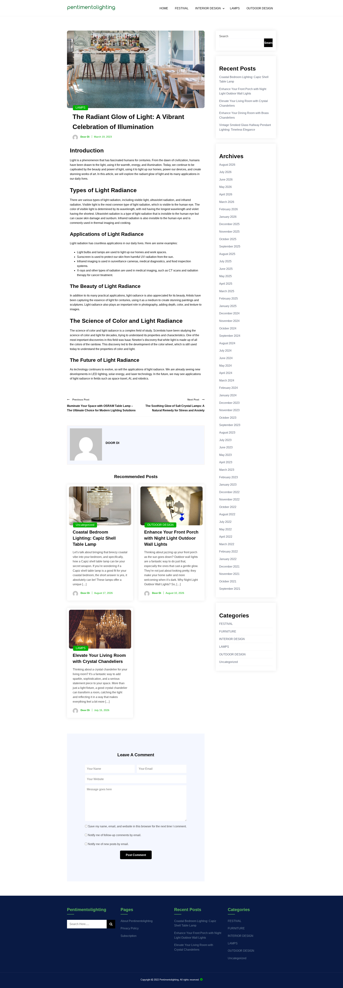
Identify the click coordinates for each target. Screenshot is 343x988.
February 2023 (228, 477)
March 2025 (226, 291)
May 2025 (225, 276)
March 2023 (226, 469)
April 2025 (225, 283)
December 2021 (229, 566)
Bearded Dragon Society (201, 979)
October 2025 (227, 239)
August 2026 (227, 164)
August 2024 (227, 343)
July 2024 (225, 350)
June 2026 (226, 179)
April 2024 (225, 372)
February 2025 (228, 298)
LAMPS (235, 8)
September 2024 (229, 335)
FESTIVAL (181, 8)
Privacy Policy (130, 928)
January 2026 (228, 216)
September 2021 (229, 588)
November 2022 (229, 499)
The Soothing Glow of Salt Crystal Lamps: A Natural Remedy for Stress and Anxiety (175, 408)
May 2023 (225, 454)
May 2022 (225, 529)
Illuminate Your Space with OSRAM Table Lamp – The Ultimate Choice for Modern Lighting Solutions (101, 408)
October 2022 (227, 506)
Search (223, 36)
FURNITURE (227, 631)
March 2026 (226, 201)
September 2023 (229, 425)
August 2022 (227, 514)
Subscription (128, 935)
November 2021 (229, 573)
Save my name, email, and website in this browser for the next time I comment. (137, 826)
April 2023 (225, 462)
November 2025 (229, 231)
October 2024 (227, 328)
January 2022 (228, 559)
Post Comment (136, 854)
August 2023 (227, 432)
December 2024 (229, 313)
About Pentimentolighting (137, 921)
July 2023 (225, 440)
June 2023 (226, 447)
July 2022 (225, 521)
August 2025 (227, 253)
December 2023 (229, 402)
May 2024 (225, 365)
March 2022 (226, 544)
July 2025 (225, 261)
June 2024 (226, 358)
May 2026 (225, 186)
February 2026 (228, 209)
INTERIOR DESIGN (208, 8)
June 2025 (226, 268)
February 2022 (228, 551)
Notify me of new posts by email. (108, 844)
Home (164, 8)
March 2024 (226, 380)
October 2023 (227, 417)
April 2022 (225, 536)
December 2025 (229, 224)
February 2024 (228, 387)
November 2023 (229, 410)
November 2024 (229, 320)
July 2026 (225, 172)
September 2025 (229, 246)
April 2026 (225, 194)
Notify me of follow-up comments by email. (114, 835)
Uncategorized (85, 524)
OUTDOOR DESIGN (260, 8)
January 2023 (228, 484)
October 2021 (227, 581)
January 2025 (228, 306)
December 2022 (229, 492)
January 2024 (228, 395)
